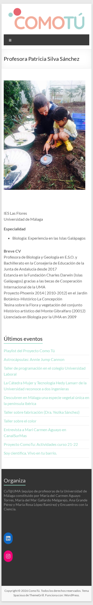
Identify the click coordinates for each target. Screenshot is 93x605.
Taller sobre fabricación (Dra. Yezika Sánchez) (42, 412)
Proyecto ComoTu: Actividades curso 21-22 (41, 444)
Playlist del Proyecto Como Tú (29, 350)
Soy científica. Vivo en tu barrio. (30, 453)
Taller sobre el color (20, 420)
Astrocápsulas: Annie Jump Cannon (35, 359)
